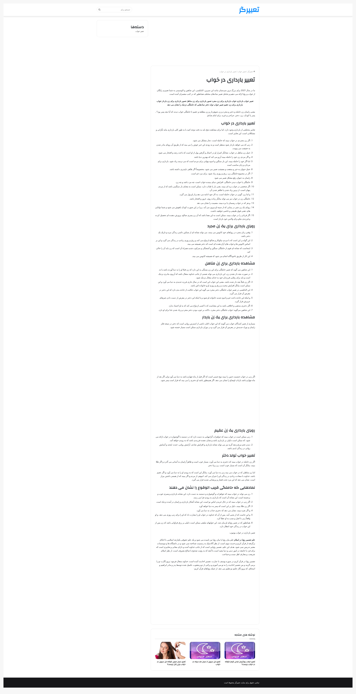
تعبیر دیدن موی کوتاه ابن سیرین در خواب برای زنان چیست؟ (171, 663)
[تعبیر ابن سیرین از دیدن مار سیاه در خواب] (205, 650)
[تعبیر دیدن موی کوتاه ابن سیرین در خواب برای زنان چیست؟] (170, 650)
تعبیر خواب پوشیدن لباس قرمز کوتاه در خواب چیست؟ (240, 663)
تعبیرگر (250, 71)
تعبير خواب (242, 71)
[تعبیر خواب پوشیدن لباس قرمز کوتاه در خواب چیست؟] (239, 650)
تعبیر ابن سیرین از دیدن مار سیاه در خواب (206, 663)
